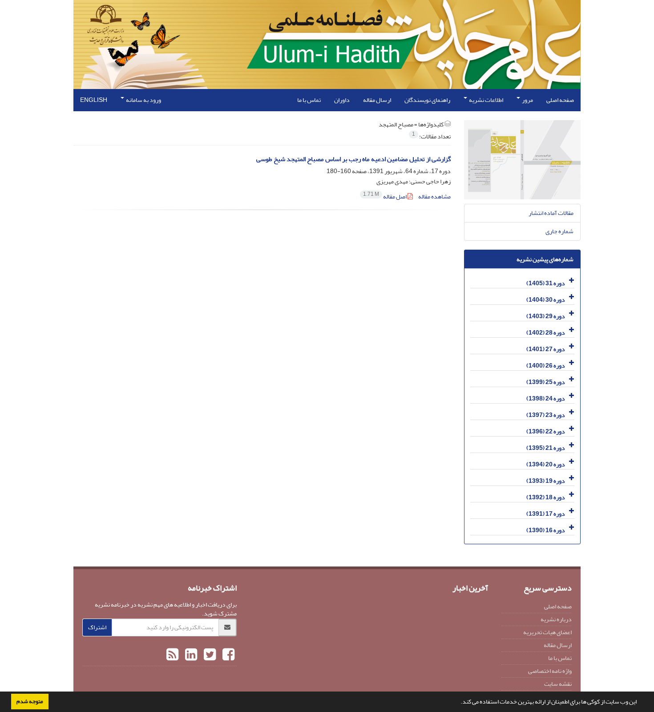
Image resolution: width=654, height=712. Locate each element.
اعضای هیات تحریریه (547, 632)
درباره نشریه (556, 619)
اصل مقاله (385, 196)
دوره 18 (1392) (545, 497)
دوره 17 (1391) (545, 514)
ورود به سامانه (143, 100)
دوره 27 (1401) (545, 349)
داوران (342, 100)
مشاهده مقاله (434, 196)
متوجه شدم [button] (29, 701)
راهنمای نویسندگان (427, 100)
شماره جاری (559, 231)
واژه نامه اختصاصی (550, 671)
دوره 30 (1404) (545, 300)
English (93, 100)
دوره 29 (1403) (545, 316)
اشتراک (97, 627)
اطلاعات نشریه (485, 100)
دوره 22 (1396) (545, 431)
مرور (527, 100)
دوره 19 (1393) (545, 481)
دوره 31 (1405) (545, 283)
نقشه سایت (558, 684)
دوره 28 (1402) (545, 333)
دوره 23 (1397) (545, 415)
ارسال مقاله (377, 100)
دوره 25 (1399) (545, 382)
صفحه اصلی (560, 100)
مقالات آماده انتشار (551, 213)
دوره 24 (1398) (545, 398)
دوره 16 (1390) (545, 530)
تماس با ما (309, 100)
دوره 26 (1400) (545, 366)
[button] (458, 702)
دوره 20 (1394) (545, 464)
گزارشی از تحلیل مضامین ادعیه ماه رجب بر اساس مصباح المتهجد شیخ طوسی (353, 159)
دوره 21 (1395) (545, 448)
